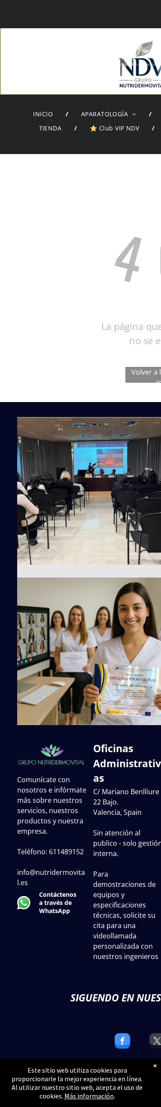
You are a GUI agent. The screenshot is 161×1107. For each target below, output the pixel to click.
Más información (89, 1096)
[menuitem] (44, 114)
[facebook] (122, 1042)
